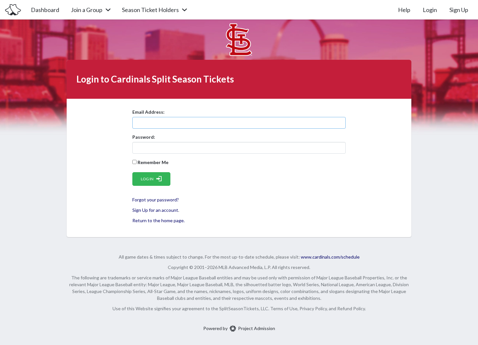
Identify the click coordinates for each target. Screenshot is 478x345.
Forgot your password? (155, 199)
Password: (143, 137)
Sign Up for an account (155, 210)
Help (404, 9)
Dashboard (45, 9)
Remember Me (152, 162)
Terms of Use (284, 308)
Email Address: (148, 112)
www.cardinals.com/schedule (330, 257)
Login (430, 9)
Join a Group (86, 9)
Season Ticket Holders (150, 9)
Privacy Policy (313, 308)
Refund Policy (351, 308)
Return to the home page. (158, 220)
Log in (147, 178)
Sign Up (458, 9)
